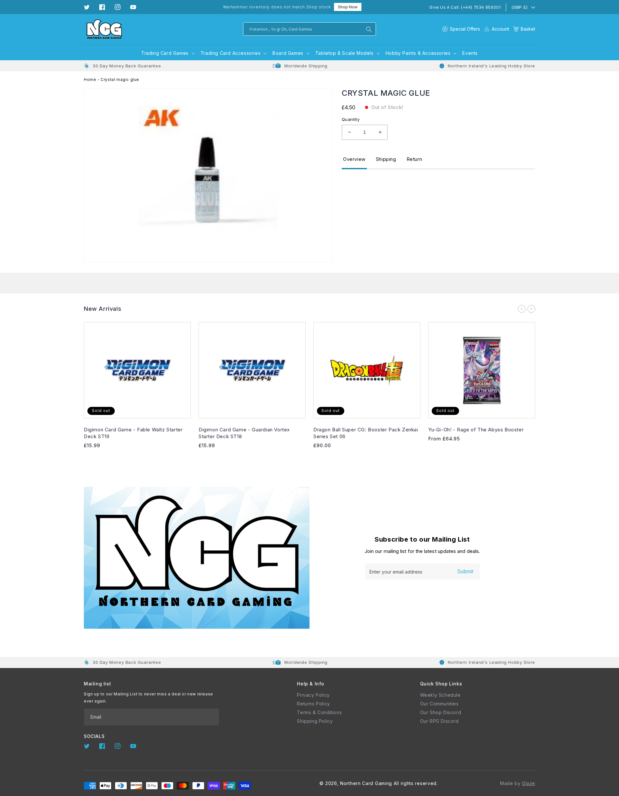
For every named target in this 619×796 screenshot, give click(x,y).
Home (90, 79)
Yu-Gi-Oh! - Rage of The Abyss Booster (476, 430)
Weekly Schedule (440, 695)
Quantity (350, 119)
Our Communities (439, 703)
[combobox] (309, 29)
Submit (465, 571)
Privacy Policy (313, 695)
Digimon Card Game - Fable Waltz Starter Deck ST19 (133, 433)
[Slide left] (522, 309)
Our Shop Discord (440, 712)
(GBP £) (519, 7)
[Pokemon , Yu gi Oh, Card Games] (369, 29)
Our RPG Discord (439, 721)
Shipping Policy (315, 721)
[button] (524, 29)
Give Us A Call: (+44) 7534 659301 (465, 7)
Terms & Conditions (319, 712)
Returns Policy (313, 703)
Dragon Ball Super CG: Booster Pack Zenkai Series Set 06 (365, 433)
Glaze (528, 783)
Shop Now (348, 7)
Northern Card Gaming (366, 783)
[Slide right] (531, 309)
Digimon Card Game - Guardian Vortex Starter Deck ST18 (244, 433)
